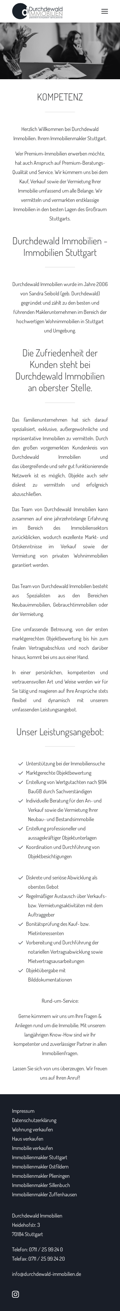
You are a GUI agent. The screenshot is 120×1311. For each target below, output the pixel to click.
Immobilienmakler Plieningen (41, 1175)
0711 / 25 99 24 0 (46, 1249)
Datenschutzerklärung (34, 1120)
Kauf (23, 181)
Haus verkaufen (27, 1138)
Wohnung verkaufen (32, 1129)
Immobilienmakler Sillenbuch (41, 1185)
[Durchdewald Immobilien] (37, 11)
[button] (104, 11)
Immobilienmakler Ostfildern (40, 1166)
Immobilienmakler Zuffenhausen (44, 1194)
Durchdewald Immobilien (37, 1215)
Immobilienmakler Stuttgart (78, 138)
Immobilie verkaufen (32, 1148)
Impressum (23, 1110)
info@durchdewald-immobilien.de (46, 1274)
